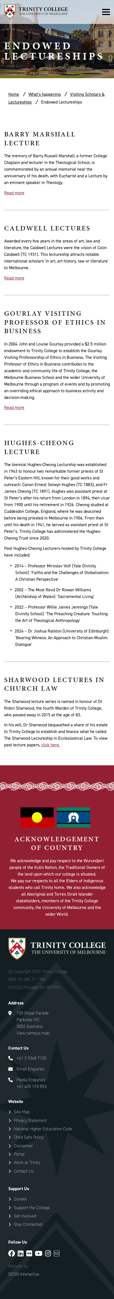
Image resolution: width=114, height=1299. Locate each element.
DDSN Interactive (23, 1274)
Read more (14, 193)
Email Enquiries (31, 1069)
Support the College (32, 1207)
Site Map (22, 1112)
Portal (19, 1154)
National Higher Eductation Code (43, 1129)
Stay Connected (28, 1224)
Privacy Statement (30, 1120)
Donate (20, 1199)
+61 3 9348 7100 (31, 1058)
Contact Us (24, 1171)
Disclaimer (23, 1146)
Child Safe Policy (28, 1137)
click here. (50, 745)
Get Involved (25, 1216)
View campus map (33, 1033)
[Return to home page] (36, 17)
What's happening (44, 94)
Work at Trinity (27, 1162)
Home (13, 94)
